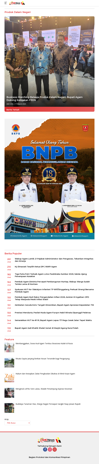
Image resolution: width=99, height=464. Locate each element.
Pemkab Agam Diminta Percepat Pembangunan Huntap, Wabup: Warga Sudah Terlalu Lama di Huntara (52, 283)
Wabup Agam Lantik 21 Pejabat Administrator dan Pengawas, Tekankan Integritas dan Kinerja (54, 260)
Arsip (7, 419)
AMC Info (9, 104)
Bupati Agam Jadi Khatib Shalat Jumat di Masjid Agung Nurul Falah (46, 328)
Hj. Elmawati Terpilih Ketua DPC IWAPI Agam (36, 266)
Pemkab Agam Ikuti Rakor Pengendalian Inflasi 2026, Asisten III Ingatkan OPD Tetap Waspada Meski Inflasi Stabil (52, 298)
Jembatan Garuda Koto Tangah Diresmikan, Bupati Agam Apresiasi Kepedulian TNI (54, 305)
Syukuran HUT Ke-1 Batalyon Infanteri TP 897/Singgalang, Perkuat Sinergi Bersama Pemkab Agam (54, 290)
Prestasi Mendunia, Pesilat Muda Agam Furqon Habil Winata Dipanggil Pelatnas (53, 312)
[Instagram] (50, 449)
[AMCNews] (17, 3)
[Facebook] (45, 449)
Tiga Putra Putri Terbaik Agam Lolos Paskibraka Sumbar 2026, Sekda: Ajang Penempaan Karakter (51, 275)
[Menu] (6, 3)
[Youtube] (55, 449)
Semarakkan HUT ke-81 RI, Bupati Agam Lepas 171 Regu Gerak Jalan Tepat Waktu (53, 320)
